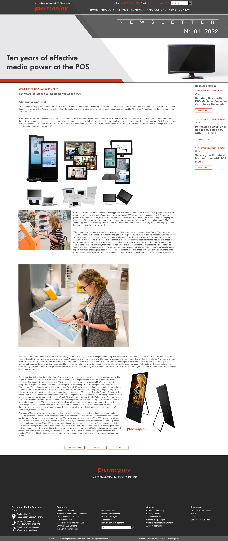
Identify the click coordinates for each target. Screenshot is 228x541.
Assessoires (106, 520)
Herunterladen (74, 447)
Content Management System (159, 523)
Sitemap (150, 538)
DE (166, 3)
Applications (156, 9)
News (172, 9)
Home (94, 9)
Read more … (205, 110)
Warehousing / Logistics (157, 520)
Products (108, 9)
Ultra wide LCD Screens (67, 526)
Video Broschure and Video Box (70, 523)
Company (137, 9)
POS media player (109, 517)
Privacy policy (173, 538)
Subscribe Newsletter (200, 520)
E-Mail (96, 447)
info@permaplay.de (155, 3)
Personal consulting (155, 511)
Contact (185, 9)
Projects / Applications (201, 511)
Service (122, 9)
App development (154, 526)
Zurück (119, 447)
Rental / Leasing (153, 514)
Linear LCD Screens (65, 511)
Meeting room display (110, 514)
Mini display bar (108, 511)
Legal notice (160, 538)
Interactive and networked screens (72, 514)
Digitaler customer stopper (68, 529)
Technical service (153, 517)
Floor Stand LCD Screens (68, 517)
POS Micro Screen (64, 520)
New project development (112, 523)
